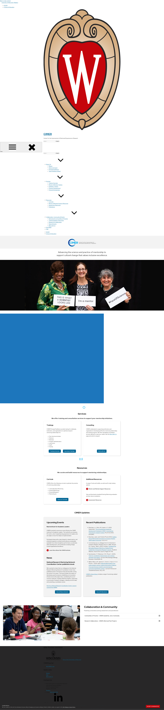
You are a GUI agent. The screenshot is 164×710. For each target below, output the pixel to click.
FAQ (47, 229)
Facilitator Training (53, 186)
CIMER (48, 134)
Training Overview (53, 183)
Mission (50, 166)
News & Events (52, 224)
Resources (48, 200)
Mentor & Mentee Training (55, 185)
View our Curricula (62, 499)
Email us (48, 690)
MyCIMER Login (50, 666)
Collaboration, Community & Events (55, 217)
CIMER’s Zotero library (92, 574)
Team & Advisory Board (54, 171)
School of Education (9, 7)
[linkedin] (58, 702)
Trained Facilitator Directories (56, 220)
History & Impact (53, 168)
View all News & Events (62, 592)
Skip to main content (5, 1)
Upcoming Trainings (69, 451)
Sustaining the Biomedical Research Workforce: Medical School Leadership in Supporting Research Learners (102, 548)
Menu (2, 151)
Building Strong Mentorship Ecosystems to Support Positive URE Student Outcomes (102, 538)
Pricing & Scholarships (54, 190)
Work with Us (52, 225)
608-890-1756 (54, 692)
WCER (5, 5)
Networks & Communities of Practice (58, 219)
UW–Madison (10, 2)
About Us (48, 164)
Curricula (51, 202)
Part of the (72, 659)
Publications (52, 207)
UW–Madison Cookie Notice (69, 707)
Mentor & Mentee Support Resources (58, 203)
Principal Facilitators (54, 169)
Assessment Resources (55, 205)
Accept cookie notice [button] (153, 706)
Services (48, 181)
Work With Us (113, 434)
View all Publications (101, 592)
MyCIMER (48, 227)
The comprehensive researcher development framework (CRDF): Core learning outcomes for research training (101, 530)
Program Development (55, 188)
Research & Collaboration (55, 222)
